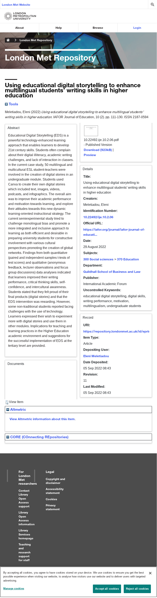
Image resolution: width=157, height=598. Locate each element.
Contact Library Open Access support (24, 498)
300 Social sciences (98, 259)
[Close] (150, 573)
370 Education (128, 259)
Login (137, 27)
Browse (98, 27)
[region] (78, 582)
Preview (90, 155)
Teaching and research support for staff (25, 552)
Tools (13, 104)
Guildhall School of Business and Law (111, 271)
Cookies (51, 499)
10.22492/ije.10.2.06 (98, 217)
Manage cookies (13, 588)
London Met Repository (36, 40)
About (19, 27)
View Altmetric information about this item (42, 419)
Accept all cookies (107, 588)
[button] (6, 402)
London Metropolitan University (8, 40)
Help (59, 27)
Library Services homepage (26, 534)
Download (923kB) (98, 150)
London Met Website (16, 4)
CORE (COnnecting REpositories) (38, 437)
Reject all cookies (137, 588)
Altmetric (17, 409)
